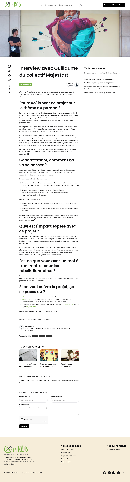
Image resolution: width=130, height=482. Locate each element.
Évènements (63, 5)
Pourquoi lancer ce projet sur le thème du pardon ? (102, 74)
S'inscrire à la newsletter (114, 5)
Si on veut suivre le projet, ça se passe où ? (100, 93)
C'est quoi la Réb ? (67, 450)
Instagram (32, 307)
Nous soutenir (66, 462)
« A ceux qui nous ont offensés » (34, 297)
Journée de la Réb (113, 450)
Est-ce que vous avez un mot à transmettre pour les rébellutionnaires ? (102, 88)
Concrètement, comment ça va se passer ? (99, 79)
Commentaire (24, 405)
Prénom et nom (24, 396)
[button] (52, 5)
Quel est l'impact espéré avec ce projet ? (99, 83)
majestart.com (68, 304)
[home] (13, 5)
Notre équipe (65, 453)
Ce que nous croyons (68, 456)
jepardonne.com (27, 299)
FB (27, 307)
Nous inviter (65, 459)
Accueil (43, 5)
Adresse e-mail (56, 396)
